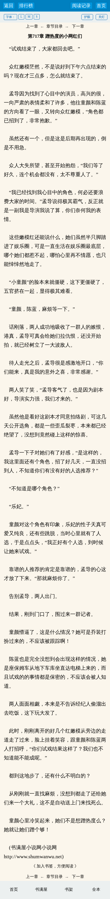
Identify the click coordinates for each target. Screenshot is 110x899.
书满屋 (41, 889)
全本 (96, 889)
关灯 (101, 17)
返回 (8, 5)
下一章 (78, 26)
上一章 (32, 26)
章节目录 (54, 26)
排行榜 (26, 5)
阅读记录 (81, 5)
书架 (69, 889)
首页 (101, 5)
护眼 (87, 17)
